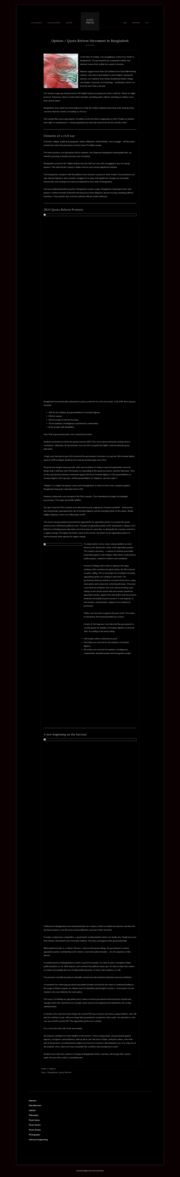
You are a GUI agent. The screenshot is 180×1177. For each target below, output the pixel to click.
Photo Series (34, 1120)
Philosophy (34, 1115)
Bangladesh (53, 1072)
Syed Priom (90, 21)
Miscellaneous (35, 1105)
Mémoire (32, 1101)
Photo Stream (35, 1130)
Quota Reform (65, 1072)
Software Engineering (38, 1139)
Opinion (52, 1069)
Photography (34, 1135)
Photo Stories (35, 1125)
